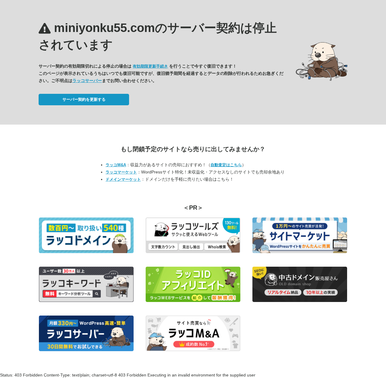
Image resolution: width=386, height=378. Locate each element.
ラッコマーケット (121, 172)
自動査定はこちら (226, 165)
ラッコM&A (116, 165)
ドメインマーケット (123, 179)
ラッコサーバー (87, 80)
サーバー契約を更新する (84, 99)
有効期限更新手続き (150, 66)
